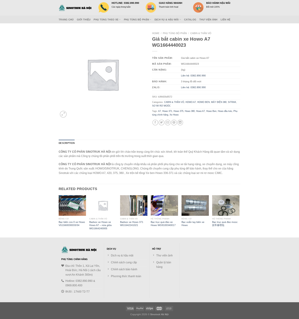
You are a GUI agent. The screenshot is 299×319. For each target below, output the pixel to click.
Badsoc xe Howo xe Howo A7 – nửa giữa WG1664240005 (100, 225)
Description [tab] (67, 143)
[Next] (239, 216)
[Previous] (58, 216)
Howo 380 (190, 111)
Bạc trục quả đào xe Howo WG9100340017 (163, 224)
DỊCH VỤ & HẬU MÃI (167, 19)
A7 (159, 111)
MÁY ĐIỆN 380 (218, 102)
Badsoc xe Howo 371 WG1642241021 (131, 224)
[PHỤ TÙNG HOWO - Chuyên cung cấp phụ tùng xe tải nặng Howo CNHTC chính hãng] (76, 7)
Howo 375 (178, 111)
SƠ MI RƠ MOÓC (161, 105)
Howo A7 (200, 111)
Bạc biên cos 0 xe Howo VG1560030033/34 (72, 224)
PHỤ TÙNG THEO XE (106, 19)
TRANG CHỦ (66, 19)
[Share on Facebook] (155, 122)
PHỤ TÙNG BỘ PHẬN (136, 19)
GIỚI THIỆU (84, 19)
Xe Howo (174, 114)
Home (155, 33)
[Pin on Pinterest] (174, 122)
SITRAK (232, 102)
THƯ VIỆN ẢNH (208, 19)
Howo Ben (211, 111)
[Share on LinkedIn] (180, 122)
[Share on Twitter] (161, 122)
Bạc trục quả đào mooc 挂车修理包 (225, 224)
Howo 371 (167, 111)
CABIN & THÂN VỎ (200, 33)
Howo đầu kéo (225, 111)
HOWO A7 (190, 102)
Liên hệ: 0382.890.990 (193, 75)
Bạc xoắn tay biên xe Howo (193, 224)
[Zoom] (63, 114)
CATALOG (190, 19)
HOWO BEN (203, 102)
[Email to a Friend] (168, 122)
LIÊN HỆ (225, 19)
